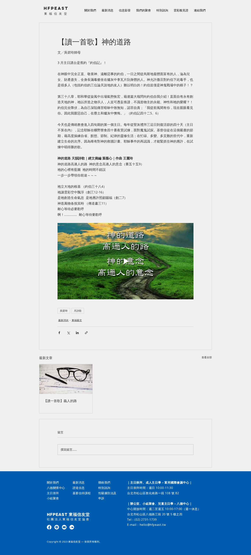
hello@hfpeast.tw (153, 525)
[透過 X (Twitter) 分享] (68, 332)
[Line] (56, 527)
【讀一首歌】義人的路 (60, 401)
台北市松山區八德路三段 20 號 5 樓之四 (154, 514)
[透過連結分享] (86, 332)
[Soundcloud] (71, 527)
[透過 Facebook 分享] (59, 332)
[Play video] (125, 261)
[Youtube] (64, 527)
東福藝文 (77, 320)
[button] (124, 10)
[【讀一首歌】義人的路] (65, 379)
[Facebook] (49, 527)
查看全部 (207, 357)
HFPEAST (56, 8)
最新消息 (63, 320)
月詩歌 (78, 310)
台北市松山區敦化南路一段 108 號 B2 (153, 493)
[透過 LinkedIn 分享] (77, 332)
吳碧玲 (64, 310)
